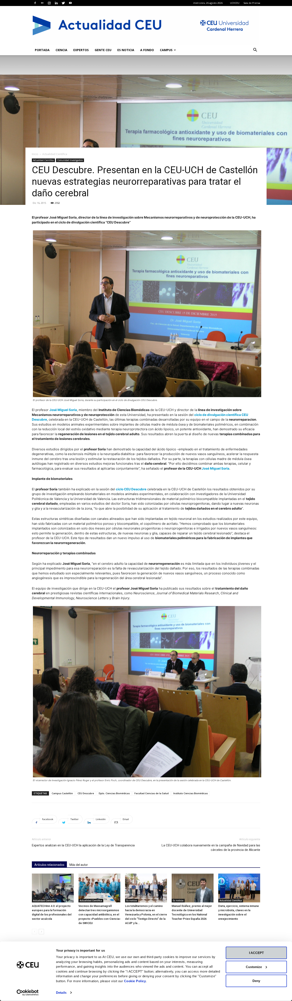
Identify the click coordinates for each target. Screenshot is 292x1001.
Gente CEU (103, 50)
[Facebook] (35, 3)
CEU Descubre (86, 793)
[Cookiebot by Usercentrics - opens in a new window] (27, 992)
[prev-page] (34, 931)
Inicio (35, 154)
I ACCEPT (256, 953)
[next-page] (41, 931)
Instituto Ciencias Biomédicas (190, 793)
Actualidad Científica (43, 160)
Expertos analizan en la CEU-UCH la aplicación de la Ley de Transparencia (83, 845)
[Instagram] (49, 3)
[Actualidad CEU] (146, 25)
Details (61, 992)
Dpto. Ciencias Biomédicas (114, 793)
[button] (255, 50)
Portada (42, 50)
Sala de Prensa (251, 2)
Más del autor (78, 864)
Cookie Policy (135, 981)
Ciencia (61, 50)
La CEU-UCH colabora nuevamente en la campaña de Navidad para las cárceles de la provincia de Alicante (211, 847)
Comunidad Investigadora (70, 160)
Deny (256, 981)
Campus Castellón (62, 793)
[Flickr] (42, 3)
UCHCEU (234, 2)
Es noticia (125, 50)
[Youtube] (70, 3)
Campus (166, 50)
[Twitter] (63, 3)
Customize (254, 966)
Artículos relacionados (49, 864)
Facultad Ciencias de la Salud (151, 793)
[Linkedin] (56, 3)
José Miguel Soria (63, 410)
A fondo (147, 50)
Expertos (81, 50)
